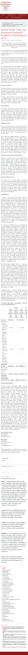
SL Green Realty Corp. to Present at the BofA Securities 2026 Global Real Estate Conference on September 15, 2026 (15, 644)
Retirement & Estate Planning (9, 608)
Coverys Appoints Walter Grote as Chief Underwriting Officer (14, 640)
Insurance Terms (6, 593)
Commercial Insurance (7, 579)
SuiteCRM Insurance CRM (8, 613)
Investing (5, 595)
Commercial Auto (6, 578)
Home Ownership (6, 588)
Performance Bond (7, 570)
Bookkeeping (5, 571)
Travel (4, 618)
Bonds (4, 568)
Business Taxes (6, 572)
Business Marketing (7, 574)
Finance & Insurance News (8, 596)
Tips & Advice (5, 616)
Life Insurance (6, 598)
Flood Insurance (6, 586)
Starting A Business (7, 610)
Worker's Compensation (8, 620)
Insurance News (6, 592)
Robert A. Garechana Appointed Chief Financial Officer (14, 647)
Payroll (4, 600)
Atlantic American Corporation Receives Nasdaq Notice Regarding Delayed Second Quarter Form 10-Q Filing (14, 637)
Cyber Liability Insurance (8, 582)
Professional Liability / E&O (8, 603)
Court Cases (5, 581)
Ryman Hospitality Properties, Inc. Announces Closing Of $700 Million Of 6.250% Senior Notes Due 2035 (14, 642)
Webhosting (5, 575)
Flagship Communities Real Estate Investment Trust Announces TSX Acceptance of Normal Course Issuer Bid (14, 631)
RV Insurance (5, 609)
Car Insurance (6, 576)
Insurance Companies (7, 591)
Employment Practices (7, 585)
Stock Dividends (6, 612)
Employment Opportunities (8, 584)
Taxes (4, 615)
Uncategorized (6, 619)
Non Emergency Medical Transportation (11, 599)
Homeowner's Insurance (8, 589)
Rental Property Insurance (8, 606)
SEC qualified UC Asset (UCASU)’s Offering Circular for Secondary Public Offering (14, 635)
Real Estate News (10, 466)
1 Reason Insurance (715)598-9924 (5, 5)
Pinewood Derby (6, 602)
